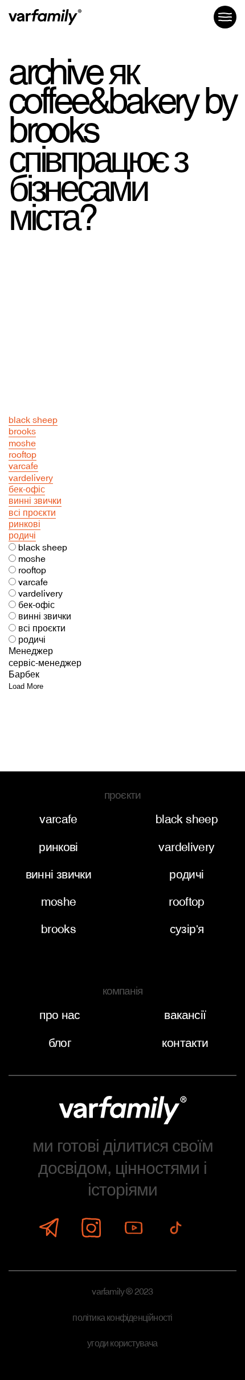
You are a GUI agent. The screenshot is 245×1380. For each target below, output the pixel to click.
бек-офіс (27, 489)
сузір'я (187, 929)
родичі (22, 535)
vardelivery (31, 478)
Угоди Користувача (122, 1343)
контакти (185, 1043)
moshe (22, 443)
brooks (22, 431)
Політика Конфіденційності (122, 1317)
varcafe (23, 466)
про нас (59, 1015)
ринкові (24, 524)
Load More (26, 686)
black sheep (33, 419)
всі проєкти (32, 512)
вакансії (185, 1015)
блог (60, 1043)
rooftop (22, 454)
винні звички (35, 500)
